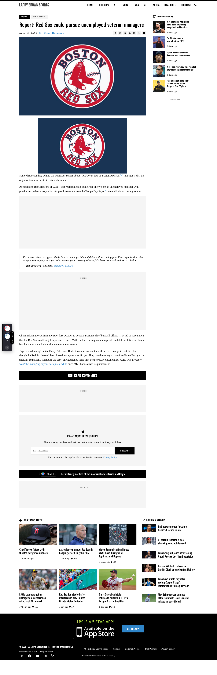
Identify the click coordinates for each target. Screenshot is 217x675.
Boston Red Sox (40, 16)
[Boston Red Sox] (7, 328)
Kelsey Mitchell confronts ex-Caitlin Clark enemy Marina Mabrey (176, 567)
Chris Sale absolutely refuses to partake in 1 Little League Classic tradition (113, 598)
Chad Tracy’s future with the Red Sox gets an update (33, 551)
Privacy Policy (110, 457)
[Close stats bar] (7, 348)
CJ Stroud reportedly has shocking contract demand (172, 541)
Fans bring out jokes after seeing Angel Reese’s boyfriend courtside (175, 554)
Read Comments (85, 375)
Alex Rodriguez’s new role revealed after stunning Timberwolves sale (181, 68)
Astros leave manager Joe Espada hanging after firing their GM (76, 551)
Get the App (133, 628)
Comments (59, 33)
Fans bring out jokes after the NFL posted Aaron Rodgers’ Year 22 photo (177, 83)
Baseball (24, 16)
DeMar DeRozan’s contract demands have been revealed (178, 54)
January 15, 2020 (63, 265)
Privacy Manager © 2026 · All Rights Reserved (36, 652)
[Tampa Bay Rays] (7, 336)
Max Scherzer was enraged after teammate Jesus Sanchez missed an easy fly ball (173, 598)
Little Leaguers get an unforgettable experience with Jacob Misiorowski (32, 598)
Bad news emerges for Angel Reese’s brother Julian (172, 528)
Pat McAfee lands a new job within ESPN (175, 39)
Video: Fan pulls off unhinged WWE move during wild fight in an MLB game (114, 553)
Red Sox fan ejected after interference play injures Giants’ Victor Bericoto (72, 598)
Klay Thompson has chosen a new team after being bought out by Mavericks (178, 24)
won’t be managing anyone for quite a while (43, 363)
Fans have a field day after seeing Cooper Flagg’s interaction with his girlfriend (173, 582)
